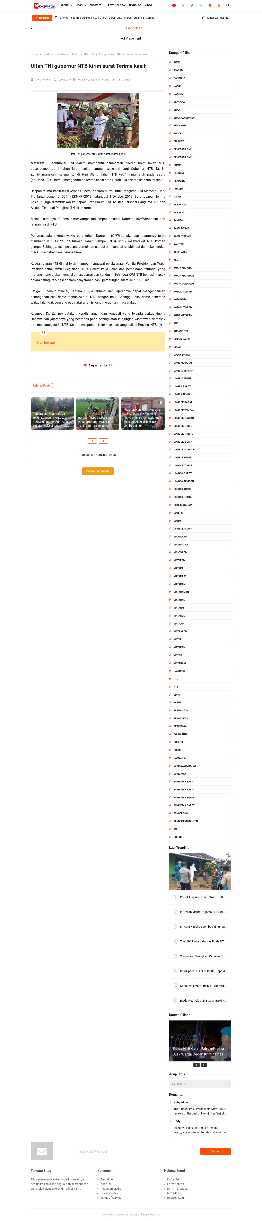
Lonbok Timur (183, 489)
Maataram (180, 536)
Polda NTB (180, 734)
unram (178, 837)
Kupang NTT (181, 331)
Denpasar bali (183, 157)
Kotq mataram (183, 315)
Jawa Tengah (182, 236)
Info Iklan (173, 1193)
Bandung (179, 78)
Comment (127, 79)
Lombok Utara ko (185, 449)
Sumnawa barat (184, 805)
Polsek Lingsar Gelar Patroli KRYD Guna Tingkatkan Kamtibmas (220, 897)
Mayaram (180, 647)
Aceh (177, 62)
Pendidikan (181, 718)
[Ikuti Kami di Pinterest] (210, 5)
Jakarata (180, 204)
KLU (176, 259)
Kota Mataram (183, 291)
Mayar (178, 639)
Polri (177, 750)
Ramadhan (180, 758)
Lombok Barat (183, 402)
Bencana (179, 101)
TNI (112, 79)
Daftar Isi (173, 1179)
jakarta (179, 212)
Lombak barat (183, 362)
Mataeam (179, 560)
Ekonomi (179, 173)
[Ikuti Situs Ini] (219, 5)
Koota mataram (184, 283)
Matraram (180, 631)
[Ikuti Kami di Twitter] (191, 5)
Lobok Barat (182, 354)
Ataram (178, 70)
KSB (176, 323)
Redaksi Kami (175, 1197)
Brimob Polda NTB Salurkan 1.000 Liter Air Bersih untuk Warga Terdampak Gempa (107, 17)
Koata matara (183, 267)
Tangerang (181, 813)
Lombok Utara (183, 441)
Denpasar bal (182, 149)
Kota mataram (183, 307)
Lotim (177, 520)
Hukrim (178, 188)
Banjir (178, 86)
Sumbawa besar (184, 797)
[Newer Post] (92, 441)
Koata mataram (184, 275)
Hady (177, 1121)
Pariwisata (181, 710)
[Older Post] (103, 441)
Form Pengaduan (178, 1188)
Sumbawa (180, 773)
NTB (176, 679)
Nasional (179, 671)
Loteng (178, 512)
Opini (177, 694)
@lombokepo (45, 343)
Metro (105, 79)
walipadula (181, 1102)
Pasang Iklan (132, 28)
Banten (178, 94)
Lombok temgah (184, 410)
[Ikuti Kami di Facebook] (200, 5)
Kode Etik (106, 1184)
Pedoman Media (111, 1188)
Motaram (180, 663)
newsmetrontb (130, 1214)
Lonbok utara (183, 497)
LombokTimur (183, 457)
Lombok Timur (183, 426)
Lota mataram (183, 505)
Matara (178, 568)
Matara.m (180, 576)
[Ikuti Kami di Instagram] (182, 5)
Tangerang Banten (186, 821)
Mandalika (181, 544)
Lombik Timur (182, 378)
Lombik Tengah (183, 370)
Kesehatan (180, 252)
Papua (178, 702)
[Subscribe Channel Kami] (173, 5)
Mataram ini (182, 592)
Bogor (178, 133)
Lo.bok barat (182, 339)
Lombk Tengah (183, 394)
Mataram (95, 79)
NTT (176, 686)
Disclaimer (107, 1179)
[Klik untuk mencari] (228, 5)
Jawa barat (181, 228)
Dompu (178, 165)
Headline (82, 79)
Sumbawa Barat (184, 789)
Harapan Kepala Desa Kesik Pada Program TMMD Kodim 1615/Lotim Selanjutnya (96, 421)
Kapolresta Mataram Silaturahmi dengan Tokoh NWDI (214, 985)
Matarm (179, 607)
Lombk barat (182, 386)
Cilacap (179, 141)
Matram (179, 623)
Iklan (177, 196)
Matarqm (180, 615)
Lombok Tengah (184, 418)
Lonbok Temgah (184, 481)
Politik (178, 742)
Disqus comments (98, 471)
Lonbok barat (183, 473)
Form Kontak (175, 1184)
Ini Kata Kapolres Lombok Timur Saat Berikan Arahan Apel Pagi (220, 926)
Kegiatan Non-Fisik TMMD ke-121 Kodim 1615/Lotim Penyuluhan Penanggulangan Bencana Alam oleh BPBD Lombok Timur (142, 417)
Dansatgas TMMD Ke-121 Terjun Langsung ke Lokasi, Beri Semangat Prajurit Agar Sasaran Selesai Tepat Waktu (51, 419)
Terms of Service (111, 1197)
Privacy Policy (109, 1193)
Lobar (178, 347)
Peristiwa (180, 726)
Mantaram (180, 552)
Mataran (179, 600)
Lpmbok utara (183, 528)
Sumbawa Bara (183, 781)
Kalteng (179, 244)
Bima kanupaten (184, 117)
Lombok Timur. (183, 433)
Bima (177, 109)
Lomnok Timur (183, 465)
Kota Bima (180, 299)
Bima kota (180, 125)
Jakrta (178, 220)
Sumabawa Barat (185, 765)
